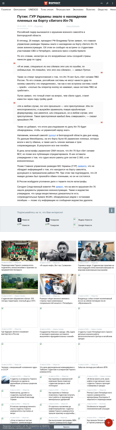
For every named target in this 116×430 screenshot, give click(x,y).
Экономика (78, 9)
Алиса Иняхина (72, 26)
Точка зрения (47, 9)
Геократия (6, 9)
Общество (103, 9)
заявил (59, 186)
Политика (90, 9)
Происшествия (63, 9)
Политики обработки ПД (41, 428)
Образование (20, 9)
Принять (66, 427)
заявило (82, 166)
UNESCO (33, 9)
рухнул (52, 135)
